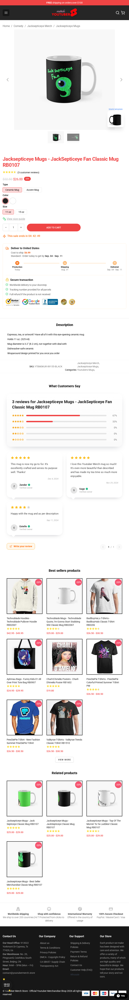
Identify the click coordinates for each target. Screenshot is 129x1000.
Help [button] (123, 996)
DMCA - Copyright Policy (52, 957)
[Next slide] (121, 79)
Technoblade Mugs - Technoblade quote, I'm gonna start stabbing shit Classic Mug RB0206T (64, 621)
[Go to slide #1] (56, 137)
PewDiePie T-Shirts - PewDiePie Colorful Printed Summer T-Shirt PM (103, 682)
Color (5, 195)
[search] (118, 13)
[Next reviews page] (119, 547)
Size (5, 206)
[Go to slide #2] (73, 137)
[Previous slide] (7, 79)
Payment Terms (78, 951)
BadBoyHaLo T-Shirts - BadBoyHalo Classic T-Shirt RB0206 (101, 621)
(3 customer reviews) (28, 172)
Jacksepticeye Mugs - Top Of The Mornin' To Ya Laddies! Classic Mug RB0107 (104, 824)
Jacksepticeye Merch (39, 26)
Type (5, 184)
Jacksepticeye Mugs (68, 26)
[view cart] (123, 13)
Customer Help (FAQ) (81, 970)
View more (64, 760)
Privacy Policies (48, 952)
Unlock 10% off (7, 985)
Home (6, 26)
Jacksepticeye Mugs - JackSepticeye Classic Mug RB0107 (61, 824)
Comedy (18, 26)
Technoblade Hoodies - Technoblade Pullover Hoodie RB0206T (22, 621)
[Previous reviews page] (103, 547)
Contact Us (76, 965)
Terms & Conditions (50, 947)
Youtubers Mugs (85, 369)
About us (44, 943)
